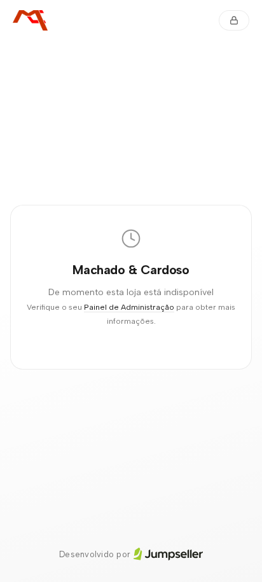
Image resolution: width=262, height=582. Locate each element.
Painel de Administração (129, 307)
